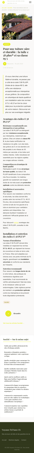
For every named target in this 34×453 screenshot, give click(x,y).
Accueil (4, 7)
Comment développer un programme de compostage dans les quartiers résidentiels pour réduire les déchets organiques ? (16, 388)
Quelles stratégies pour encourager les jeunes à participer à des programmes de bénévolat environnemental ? (17, 362)
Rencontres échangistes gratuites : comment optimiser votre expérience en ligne (16, 354)
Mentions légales (14, 440)
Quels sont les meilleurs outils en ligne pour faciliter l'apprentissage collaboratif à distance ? (15, 379)
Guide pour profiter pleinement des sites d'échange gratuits (16, 347)
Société (10, 7)
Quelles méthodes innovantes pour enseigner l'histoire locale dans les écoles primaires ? (15, 371)
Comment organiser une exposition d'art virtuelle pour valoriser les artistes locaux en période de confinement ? (15, 409)
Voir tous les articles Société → (13, 323)
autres (16, 222)
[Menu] (30, 2)
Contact (23, 440)
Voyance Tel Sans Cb (11, 429)
